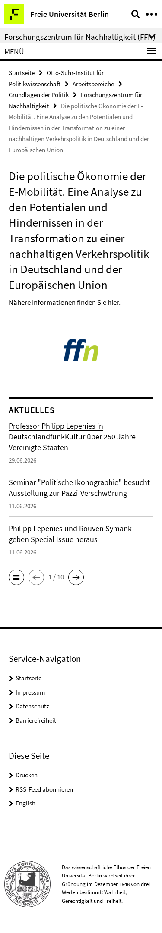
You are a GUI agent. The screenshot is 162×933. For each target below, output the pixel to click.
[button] (16, 577)
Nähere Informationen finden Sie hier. (65, 302)
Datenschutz (32, 706)
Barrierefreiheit (36, 720)
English (25, 803)
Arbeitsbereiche (93, 84)
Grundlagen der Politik (39, 95)
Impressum (30, 692)
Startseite (22, 73)
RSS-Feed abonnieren (44, 789)
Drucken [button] (27, 775)
